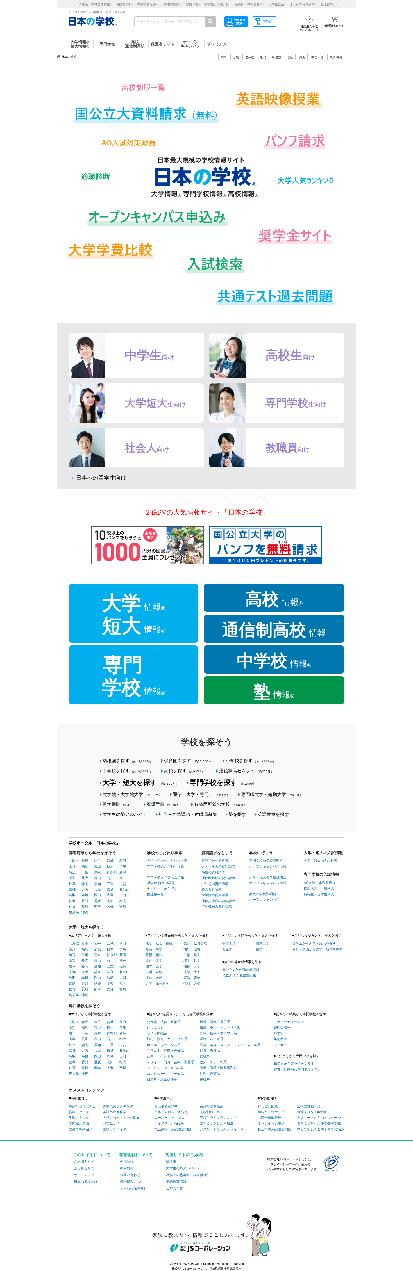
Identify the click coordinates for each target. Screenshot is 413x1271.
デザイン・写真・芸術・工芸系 (170, 1062)
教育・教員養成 (195, 943)
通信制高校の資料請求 (218, 878)
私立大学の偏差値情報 (239, 975)
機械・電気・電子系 (215, 1022)
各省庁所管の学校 (220, 804)
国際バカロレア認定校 (171, 1112)
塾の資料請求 (211, 889)
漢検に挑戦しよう (310, 1106)
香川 (84, 901)
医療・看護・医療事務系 (218, 1068)
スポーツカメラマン (289, 1022)
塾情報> (193, 4)
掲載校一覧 (155, 894)
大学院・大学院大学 (132, 794)
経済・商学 (154, 949)
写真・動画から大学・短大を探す (317, 949)
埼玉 (72, 872)
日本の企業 (174, 1188)
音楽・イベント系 (160, 1056)
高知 (110, 901)
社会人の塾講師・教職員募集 (188, 814)
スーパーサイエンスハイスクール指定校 (169, 1120)
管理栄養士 (282, 1028)
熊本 (97, 907)
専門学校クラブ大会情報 (165, 877)
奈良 (110, 889)
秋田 (122, 861)
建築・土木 (191, 972)
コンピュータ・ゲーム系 (165, 1074)
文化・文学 (154, 960)
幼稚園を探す (128, 760)
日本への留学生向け (101, 477)
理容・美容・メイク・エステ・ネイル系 (230, 1045)
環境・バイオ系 (211, 1039)
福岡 (122, 901)
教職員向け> (329, 4)
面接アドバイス (114, 1129)
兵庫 (97, 889)
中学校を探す (128, 770)
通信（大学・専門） (201, 794)
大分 (110, 907)
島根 (84, 895)
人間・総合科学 (157, 983)
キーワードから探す (162, 889)
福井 (122, 878)
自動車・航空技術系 (162, 1079)
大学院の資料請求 (214, 895)
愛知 (97, 884)
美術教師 (280, 1039)
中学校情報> (147, 4)
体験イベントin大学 (312, 1112)
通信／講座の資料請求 (218, 901)
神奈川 (112, 872)
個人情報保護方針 (133, 1188)
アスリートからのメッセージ (222, 1129)
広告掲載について (133, 1182)
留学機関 (119, 804)
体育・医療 (154, 978)
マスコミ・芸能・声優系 (165, 1051)
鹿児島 (74, 912)
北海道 (249, 57)
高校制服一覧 (210, 1112)
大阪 (84, 889)
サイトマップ (84, 1175)
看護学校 (165, 804)
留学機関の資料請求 (216, 907)
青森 (84, 861)
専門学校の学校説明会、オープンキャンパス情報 (267, 863)
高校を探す (186, 770)
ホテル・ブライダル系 (164, 1045)
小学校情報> (172, 4)
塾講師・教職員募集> (249, 4)
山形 (72, 866)
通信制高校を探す (246, 770)
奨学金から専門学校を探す (294, 1064)
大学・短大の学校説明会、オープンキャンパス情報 (269, 880)
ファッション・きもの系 (165, 1068)
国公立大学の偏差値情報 (240, 970)
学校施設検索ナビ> (217, 4)
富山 (97, 878)
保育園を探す (189, 760)
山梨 (72, 878)
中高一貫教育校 (269, 1118)
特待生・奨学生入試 (319, 894)
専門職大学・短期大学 (272, 794)
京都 (72, 889)
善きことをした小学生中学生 (319, 1123)
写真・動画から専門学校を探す (297, 1070)
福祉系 (205, 1056)
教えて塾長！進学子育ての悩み (320, 1129)
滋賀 (122, 884)
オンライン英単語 (271, 1123)
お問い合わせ (130, 1175)
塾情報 (171, 1161)
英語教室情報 (176, 1182)
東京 (97, 872)
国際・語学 (154, 966)
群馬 (122, 866)
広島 (110, 895)
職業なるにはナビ (82, 1106)
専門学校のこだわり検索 (165, 866)
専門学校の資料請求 (216, 861)
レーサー (280, 1045)
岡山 (97, 895)
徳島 (72, 901)
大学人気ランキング (118, 1106)
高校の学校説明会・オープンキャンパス (264, 897)
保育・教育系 (210, 1051)
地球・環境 (191, 949)
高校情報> (124, 4)
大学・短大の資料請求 (218, 866)
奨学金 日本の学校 (161, 883)
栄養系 (205, 1079)
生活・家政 (154, 972)
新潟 (122, 872)
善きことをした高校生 (216, 1123)
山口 (122, 895)
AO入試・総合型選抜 (319, 883)
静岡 (84, 884)
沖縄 (84, 912)
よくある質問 (84, 1168)
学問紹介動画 (79, 1123)
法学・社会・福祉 (159, 943)
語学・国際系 (157, 1033)
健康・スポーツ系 (213, 1062)
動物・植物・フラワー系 (218, 1033)
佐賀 (72, 907)
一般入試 (325, 888)
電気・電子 (191, 978)
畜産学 (227, 949)
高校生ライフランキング (218, 1118)
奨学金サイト (113, 1123)
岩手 (97, 861)
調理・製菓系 (210, 1074)
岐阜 (72, 884)
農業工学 (262, 943)
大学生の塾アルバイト (125, 814)
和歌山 (124, 889)
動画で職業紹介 (80, 1129)
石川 (110, 878)
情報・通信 (191, 983)
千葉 (84, 872)
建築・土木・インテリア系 (220, 1028)
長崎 (84, 907)
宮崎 (122, 907)
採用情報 (126, 1168)
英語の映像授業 (114, 1112)
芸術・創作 (154, 955)
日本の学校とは (85, 1182)
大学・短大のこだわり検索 (167, 861)
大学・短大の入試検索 (320, 861)
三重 (110, 884)
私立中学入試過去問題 (274, 1129)
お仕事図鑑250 (165, 1106)
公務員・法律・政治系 (164, 1022)
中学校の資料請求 (214, 884)
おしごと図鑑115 (271, 1106)
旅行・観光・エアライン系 (167, 1039)
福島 (84, 866)
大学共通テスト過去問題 (121, 1118)
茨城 (97, 866)
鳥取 (72, 895)
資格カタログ (79, 1112)
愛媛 (97, 901)
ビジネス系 (155, 1028)
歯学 (259, 949)
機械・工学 (191, 966)
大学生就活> (277, 4)
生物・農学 (191, 955)
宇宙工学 (229, 943)
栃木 (110, 866)
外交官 (279, 1033)
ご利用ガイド (84, 1161)
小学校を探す (251, 760)
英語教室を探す (273, 814)
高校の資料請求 (213, 872)
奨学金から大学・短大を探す (314, 943)
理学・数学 (191, 960)
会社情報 (126, 1161)
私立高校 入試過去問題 (172, 1129)
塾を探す (237, 814)
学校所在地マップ (271, 1112)
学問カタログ (79, 1118)
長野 (84, 878)
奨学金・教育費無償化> (95, 4)
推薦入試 (310, 888)
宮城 (110, 861)
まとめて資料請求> (303, 4)
